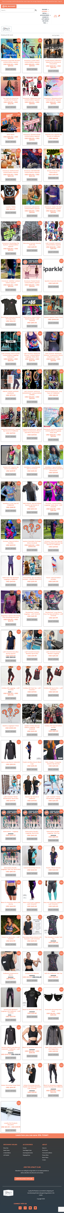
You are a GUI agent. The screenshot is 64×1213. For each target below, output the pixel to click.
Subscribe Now (53, 178)
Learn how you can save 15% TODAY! (32, 1135)
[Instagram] (20, 1208)
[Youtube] (30, 1208)
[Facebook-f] (25, 1208)
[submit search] (35, 10)
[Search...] (17, 10)
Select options (11, 69)
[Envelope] (35, 1208)
